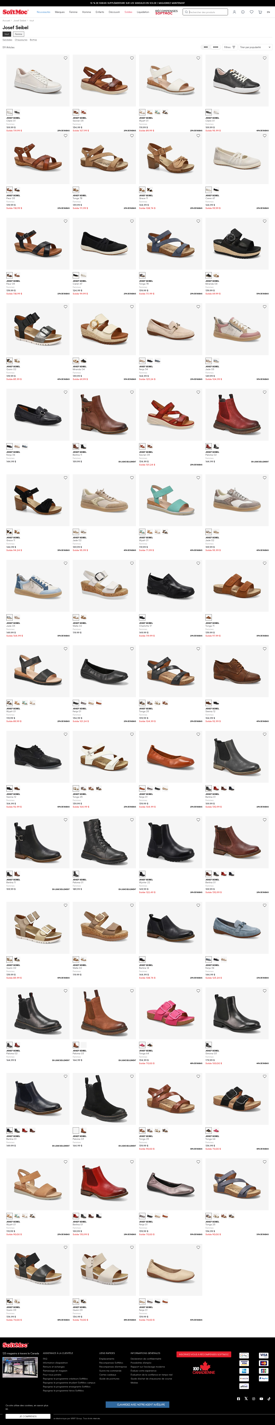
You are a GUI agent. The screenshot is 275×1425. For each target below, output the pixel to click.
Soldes (128, 12)
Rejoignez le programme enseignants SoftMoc (67, 1386)
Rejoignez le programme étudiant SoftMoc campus (69, 1382)
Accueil (6, 20)
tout (7, 34)
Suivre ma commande (110, 1370)
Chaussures (21, 40)
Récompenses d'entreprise (113, 1366)
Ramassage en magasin (55, 1370)
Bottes (33, 40)
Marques (60, 12)
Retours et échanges (54, 1366)
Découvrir (114, 12)
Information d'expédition (55, 1362)
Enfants (100, 12)
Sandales (7, 40)
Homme (86, 12)
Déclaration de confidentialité (146, 1358)
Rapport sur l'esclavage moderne (148, 1366)
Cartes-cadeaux (107, 1374)
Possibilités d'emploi (141, 1362)
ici (7, 1408)
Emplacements (106, 1358)
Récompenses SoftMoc (111, 1362)
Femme (73, 12)
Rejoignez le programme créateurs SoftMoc (65, 1378)
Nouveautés (43, 12)
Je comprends (28, 1416)
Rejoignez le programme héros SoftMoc (63, 1390)
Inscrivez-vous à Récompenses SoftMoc (204, 1354)
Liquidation (143, 12)
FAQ (45, 1358)
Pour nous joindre (52, 1374)
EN (268, 12)
